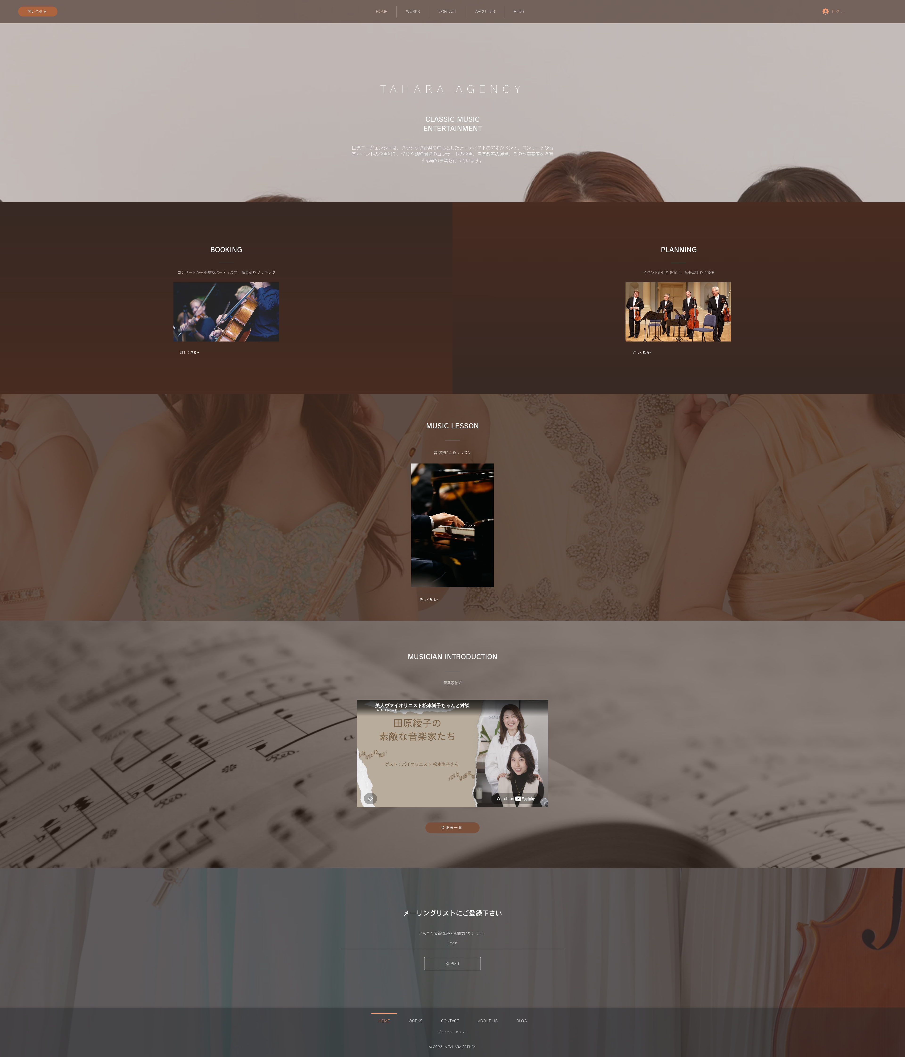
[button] (412, 11)
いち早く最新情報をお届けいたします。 (452, 933)
